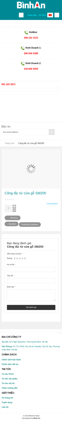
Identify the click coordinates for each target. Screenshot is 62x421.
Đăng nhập (32, 15)
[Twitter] (38, 23)
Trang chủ (9, 143)
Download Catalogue (29, 225)
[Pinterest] (23, 23)
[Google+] (54, 23)
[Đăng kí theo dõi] (52, 132)
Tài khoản (21, 15)
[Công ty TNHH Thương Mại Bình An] (7, 23)
